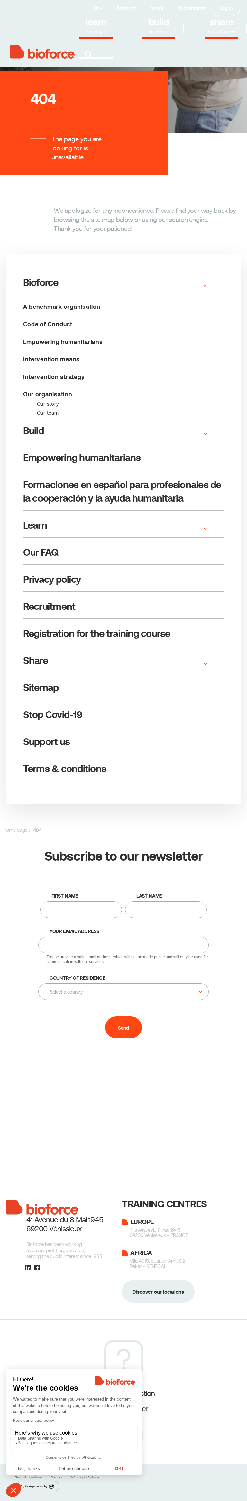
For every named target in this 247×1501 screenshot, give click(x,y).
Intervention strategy (54, 376)
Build (33, 430)
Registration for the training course (96, 633)
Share (35, 660)
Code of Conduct (47, 324)
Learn (35, 525)
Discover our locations (158, 1292)
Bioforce (126, 8)
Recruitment (191, 8)
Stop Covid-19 (52, 714)
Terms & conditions (64, 768)
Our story (48, 404)
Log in (226, 8)
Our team (48, 413)
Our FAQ (41, 552)
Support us (46, 741)
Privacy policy (52, 579)
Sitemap (41, 687)
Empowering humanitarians (63, 341)
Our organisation (47, 394)
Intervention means (51, 359)
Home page (15, 830)
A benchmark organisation (62, 306)
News (156, 8)
